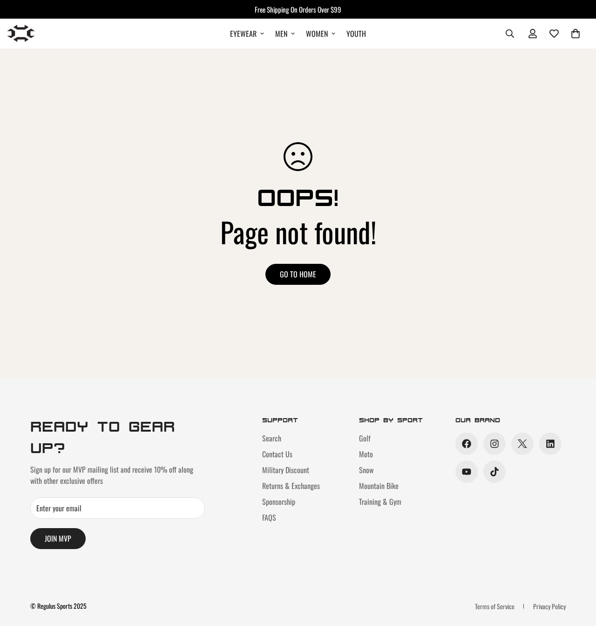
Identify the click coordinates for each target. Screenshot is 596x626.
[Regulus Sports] (21, 33)
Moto (366, 454)
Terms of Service (495, 606)
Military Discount (285, 469)
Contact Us (277, 454)
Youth (356, 33)
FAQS (269, 517)
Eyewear (243, 33)
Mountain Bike (379, 485)
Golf (365, 438)
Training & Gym (380, 501)
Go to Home (298, 274)
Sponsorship (278, 501)
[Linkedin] (550, 444)
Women (317, 33)
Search (271, 438)
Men (281, 33)
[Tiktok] (494, 472)
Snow (366, 469)
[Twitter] (522, 444)
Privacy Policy (549, 606)
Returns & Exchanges (291, 485)
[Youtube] (466, 472)
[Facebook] (466, 444)
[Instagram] (494, 444)
